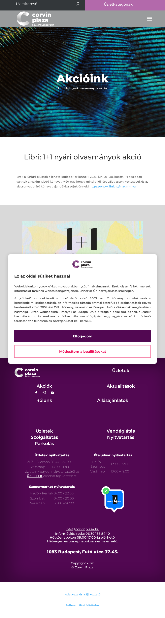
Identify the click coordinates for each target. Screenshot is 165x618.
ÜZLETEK (34, 476)
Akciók (44, 386)
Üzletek (120, 370)
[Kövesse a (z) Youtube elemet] (52, 392)
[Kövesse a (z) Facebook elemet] (36, 392)
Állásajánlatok (112, 400)
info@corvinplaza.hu (82, 529)
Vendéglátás (121, 431)
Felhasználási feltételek (83, 605)
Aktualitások (121, 386)
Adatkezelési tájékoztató (82, 594)
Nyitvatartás (120, 437)
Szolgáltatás (44, 437)
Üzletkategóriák (118, 4)
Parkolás (44, 443)
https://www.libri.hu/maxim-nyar (113, 186)
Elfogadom (82, 336)
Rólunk (44, 400)
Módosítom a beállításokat (82, 351)
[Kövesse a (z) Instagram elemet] (44, 392)
